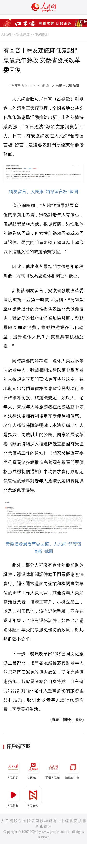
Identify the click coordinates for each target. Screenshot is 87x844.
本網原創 (42, 34)
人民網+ (32, 778)
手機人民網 (52, 778)
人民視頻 (13, 806)
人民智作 (32, 806)
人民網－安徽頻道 (65, 85)
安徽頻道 (23, 34)
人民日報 (13, 778)
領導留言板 (72, 778)
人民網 (6, 34)
